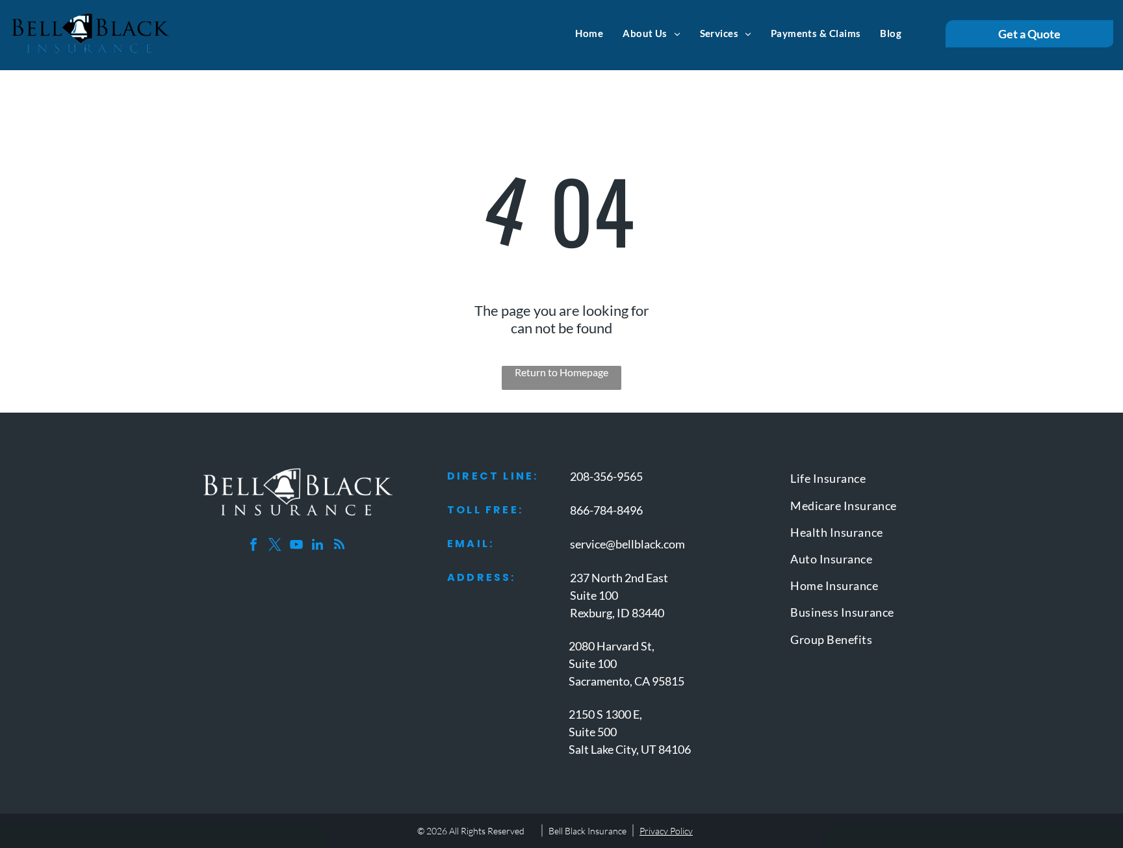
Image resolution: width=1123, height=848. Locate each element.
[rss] (339, 546)
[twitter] (275, 546)
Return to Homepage (561, 372)
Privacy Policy (666, 830)
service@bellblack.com (627, 544)
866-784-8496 (606, 510)
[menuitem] (589, 33)
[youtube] (296, 546)
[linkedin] (318, 546)
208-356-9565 (606, 476)
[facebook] (253, 546)
